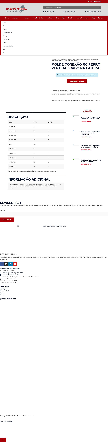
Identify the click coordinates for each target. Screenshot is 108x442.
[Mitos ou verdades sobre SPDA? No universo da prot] (54, 311)
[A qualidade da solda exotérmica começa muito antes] (17, 313)
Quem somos (16, 18)
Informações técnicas (82, 18)
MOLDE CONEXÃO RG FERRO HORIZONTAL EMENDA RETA (90, 118)
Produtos (26, 18)
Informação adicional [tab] (24, 110)
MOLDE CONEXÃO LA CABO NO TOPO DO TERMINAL (91, 160)
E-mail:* (2, 210)
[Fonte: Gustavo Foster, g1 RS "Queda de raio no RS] (54, 358)
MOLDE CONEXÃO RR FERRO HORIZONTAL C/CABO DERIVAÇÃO (90, 133)
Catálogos (49, 18)
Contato (100, 18)
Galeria (70, 18)
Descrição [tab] (12, 110)
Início (53, 59)
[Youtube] (15, 264)
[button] (77, 75)
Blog (93, 18)
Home (7, 18)
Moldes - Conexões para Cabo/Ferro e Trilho (81, 59)
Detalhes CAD (60, 18)
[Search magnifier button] (99, 7)
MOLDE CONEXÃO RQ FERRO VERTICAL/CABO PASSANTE (90, 146)
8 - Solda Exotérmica (61, 59)
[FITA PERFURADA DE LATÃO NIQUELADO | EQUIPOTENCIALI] (90, 324)
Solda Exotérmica (37, 18)
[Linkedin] (10, 264)
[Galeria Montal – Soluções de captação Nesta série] (90, 379)
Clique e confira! (86, 121)
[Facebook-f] (2, 264)
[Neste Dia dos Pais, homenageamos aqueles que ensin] (17, 358)
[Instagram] (6, 264)
